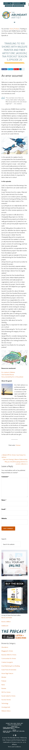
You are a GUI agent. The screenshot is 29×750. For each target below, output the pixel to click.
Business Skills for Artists (8, 655)
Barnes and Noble (6, 617)
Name (3, 500)
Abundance (4, 647)
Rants (3, 685)
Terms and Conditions (14, 747)
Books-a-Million (6, 622)
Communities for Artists (8, 658)
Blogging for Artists (7, 651)
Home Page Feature (7, 673)
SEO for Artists (5, 692)
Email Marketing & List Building (10, 666)
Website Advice (5, 711)
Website (4, 518)
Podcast (18, 445)
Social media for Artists (8, 696)
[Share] (20, 69)
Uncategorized (5, 707)
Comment (5, 477)
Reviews (3, 688)
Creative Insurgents (7, 662)
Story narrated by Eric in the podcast (12, 377)
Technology (4, 703)
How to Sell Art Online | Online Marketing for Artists (14, 15)
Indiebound (4, 626)
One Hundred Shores (7, 375)
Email (3, 509)
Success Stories (6, 700)
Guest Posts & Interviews (8, 670)
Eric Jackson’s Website (8, 372)
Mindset (3, 677)
